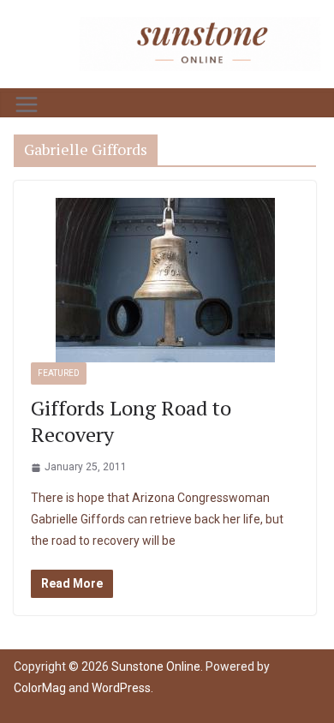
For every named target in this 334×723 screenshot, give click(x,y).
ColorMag (40, 688)
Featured (59, 373)
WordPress (121, 688)
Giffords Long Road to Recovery (131, 421)
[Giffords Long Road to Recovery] (165, 280)
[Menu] (26, 104)
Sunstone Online (155, 666)
